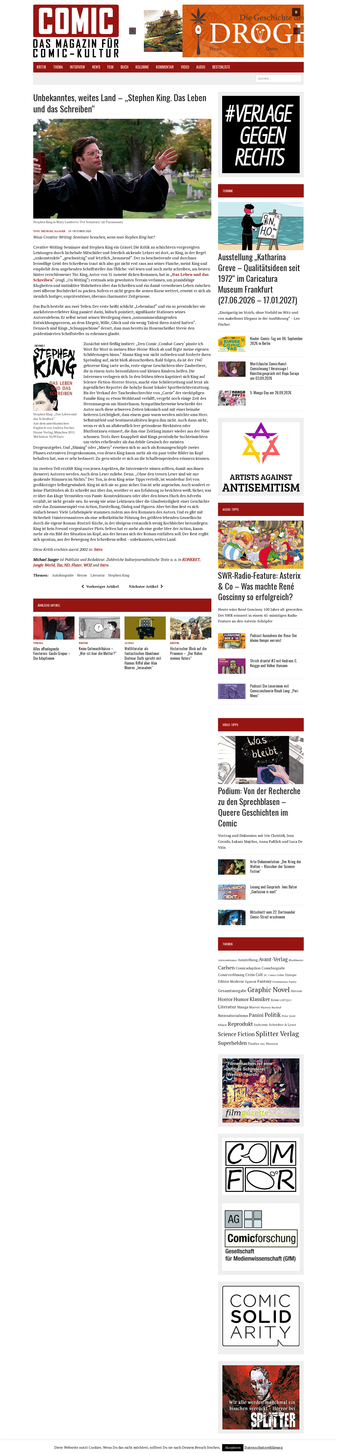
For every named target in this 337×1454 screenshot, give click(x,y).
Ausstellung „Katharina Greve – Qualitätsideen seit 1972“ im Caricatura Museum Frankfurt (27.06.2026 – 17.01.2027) (259, 277)
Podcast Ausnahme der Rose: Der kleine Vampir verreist (273, 638)
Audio (200, 67)
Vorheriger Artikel (102, 586)
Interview (77, 67)
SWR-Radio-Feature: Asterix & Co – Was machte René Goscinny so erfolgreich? (259, 586)
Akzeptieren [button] (233, 1448)
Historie (296, 991)
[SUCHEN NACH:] (278, 78)
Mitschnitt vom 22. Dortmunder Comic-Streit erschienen (272, 914)
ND (67, 565)
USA (262, 1044)
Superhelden (232, 1042)
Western (272, 1044)
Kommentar (165, 67)
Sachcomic (261, 1025)
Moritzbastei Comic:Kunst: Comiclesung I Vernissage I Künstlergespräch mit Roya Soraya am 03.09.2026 (274, 371)
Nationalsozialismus (233, 1015)
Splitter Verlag (277, 1033)
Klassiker (260, 999)
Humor (241, 999)
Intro (98, 549)
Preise (285, 1016)
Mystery (266, 1007)
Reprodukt (240, 1023)
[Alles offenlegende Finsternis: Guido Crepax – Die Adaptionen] (54, 636)
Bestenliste (221, 67)
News (96, 67)
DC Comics (270, 975)
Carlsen (226, 967)
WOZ (87, 565)
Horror (225, 999)
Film (110, 67)
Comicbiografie (273, 968)
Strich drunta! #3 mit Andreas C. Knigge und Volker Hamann (273, 663)
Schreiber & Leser (282, 1024)
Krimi (275, 1000)
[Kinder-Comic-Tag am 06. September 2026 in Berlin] (232, 348)
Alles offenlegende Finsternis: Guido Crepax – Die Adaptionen (51, 653)
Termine (228, 190)
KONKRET (191, 559)
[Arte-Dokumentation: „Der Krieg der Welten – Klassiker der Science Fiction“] (232, 871)
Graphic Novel (268, 989)
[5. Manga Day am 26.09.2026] (232, 402)
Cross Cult (254, 974)
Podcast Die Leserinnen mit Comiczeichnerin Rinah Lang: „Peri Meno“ (274, 690)
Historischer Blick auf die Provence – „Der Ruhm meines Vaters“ (188, 653)
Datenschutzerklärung (263, 1447)
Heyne (82, 575)
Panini (256, 1015)
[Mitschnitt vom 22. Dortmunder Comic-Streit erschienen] (232, 922)
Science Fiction (236, 1034)
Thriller (253, 1043)
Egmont (250, 982)
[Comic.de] (76, 31)
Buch (124, 67)
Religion (222, 1025)
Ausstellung (248, 959)
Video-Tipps (230, 724)
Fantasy (264, 981)
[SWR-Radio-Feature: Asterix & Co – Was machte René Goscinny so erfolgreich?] (261, 565)
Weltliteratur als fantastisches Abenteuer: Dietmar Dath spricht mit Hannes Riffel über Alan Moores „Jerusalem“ (142, 658)
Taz (59, 565)
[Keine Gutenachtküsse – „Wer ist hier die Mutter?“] (99, 636)
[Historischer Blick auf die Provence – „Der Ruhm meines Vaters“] (190, 636)
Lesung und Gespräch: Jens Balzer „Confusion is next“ (273, 889)
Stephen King (118, 575)
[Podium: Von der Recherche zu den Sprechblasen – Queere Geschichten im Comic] (261, 781)
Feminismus (280, 981)
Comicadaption (248, 968)
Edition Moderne (231, 981)
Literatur (98, 575)
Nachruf (276, 1007)
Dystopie (291, 975)
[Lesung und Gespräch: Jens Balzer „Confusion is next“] (232, 896)
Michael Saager (53, 231)
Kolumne (142, 67)
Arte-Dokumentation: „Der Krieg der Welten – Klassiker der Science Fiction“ (275, 866)
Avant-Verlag (273, 959)
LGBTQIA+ (285, 1000)
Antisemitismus (227, 960)
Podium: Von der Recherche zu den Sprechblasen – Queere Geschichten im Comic (259, 806)
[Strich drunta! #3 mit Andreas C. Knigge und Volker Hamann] (232, 670)
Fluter (77, 565)
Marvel (254, 1007)
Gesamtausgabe (232, 990)
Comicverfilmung (231, 975)
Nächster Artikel (143, 586)
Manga (242, 1007)
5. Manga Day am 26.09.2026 (270, 392)
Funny (292, 981)
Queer (292, 1016)
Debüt (280, 975)
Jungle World (44, 565)
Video (185, 67)
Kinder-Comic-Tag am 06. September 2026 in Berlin (276, 341)
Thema (58, 67)
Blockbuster (296, 960)
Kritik (41, 67)
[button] (215, 31)
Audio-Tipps (231, 509)
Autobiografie (63, 575)
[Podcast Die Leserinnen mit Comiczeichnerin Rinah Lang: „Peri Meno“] (232, 695)
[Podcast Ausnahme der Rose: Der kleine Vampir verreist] (232, 645)
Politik (273, 1014)
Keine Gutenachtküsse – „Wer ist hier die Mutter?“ (97, 651)
